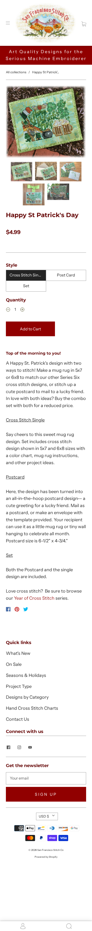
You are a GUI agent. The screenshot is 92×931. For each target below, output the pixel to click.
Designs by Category (27, 697)
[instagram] (19, 747)
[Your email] (46, 778)
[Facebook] (8, 609)
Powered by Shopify (46, 856)
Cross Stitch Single (27, 275)
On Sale (14, 664)
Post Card (66, 275)
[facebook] (8, 747)
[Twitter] (25, 609)
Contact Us (17, 719)
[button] (14, 123)
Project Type (19, 686)
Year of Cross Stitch (34, 598)
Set (26, 285)
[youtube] (30, 747)
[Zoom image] (46, 123)
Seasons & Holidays (26, 675)
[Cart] (83, 22)
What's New (18, 653)
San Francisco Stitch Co (50, 850)
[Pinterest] (17, 609)
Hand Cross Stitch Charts (32, 708)
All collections (16, 72)
